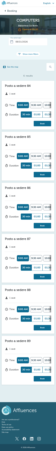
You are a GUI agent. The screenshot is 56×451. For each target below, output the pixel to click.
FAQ (3, 422)
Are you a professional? (14, 419)
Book (42, 123)
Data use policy (7, 427)
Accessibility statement (10, 430)
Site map (5, 432)
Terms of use (6, 425)
